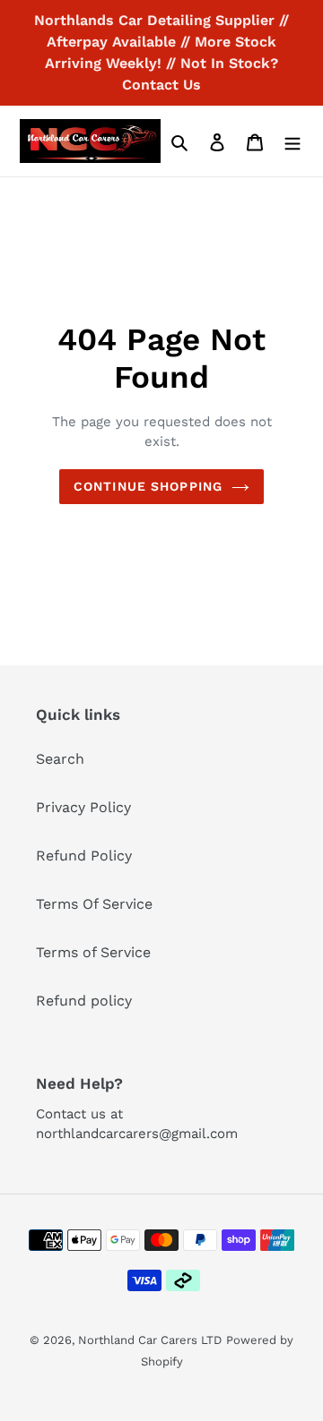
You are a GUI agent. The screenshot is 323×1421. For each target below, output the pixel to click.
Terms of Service (93, 952)
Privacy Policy (83, 807)
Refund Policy (84, 855)
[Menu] (292, 141)
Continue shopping (148, 486)
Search (60, 758)
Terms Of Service (94, 903)
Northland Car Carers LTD (150, 1340)
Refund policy (84, 1000)
